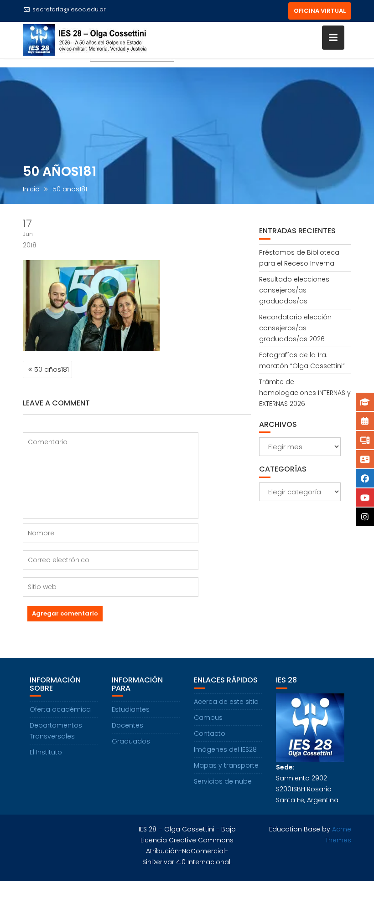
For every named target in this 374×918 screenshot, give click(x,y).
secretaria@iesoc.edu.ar (69, 9)
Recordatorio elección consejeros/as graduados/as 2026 (295, 328)
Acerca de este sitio (226, 701)
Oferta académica (60, 709)
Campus (208, 717)
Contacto (209, 733)
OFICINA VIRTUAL (320, 10)
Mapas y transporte (226, 765)
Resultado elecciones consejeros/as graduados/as (294, 290)
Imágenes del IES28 (225, 749)
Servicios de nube (223, 781)
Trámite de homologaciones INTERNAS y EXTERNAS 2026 (305, 392)
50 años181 (51, 369)
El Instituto (46, 752)
